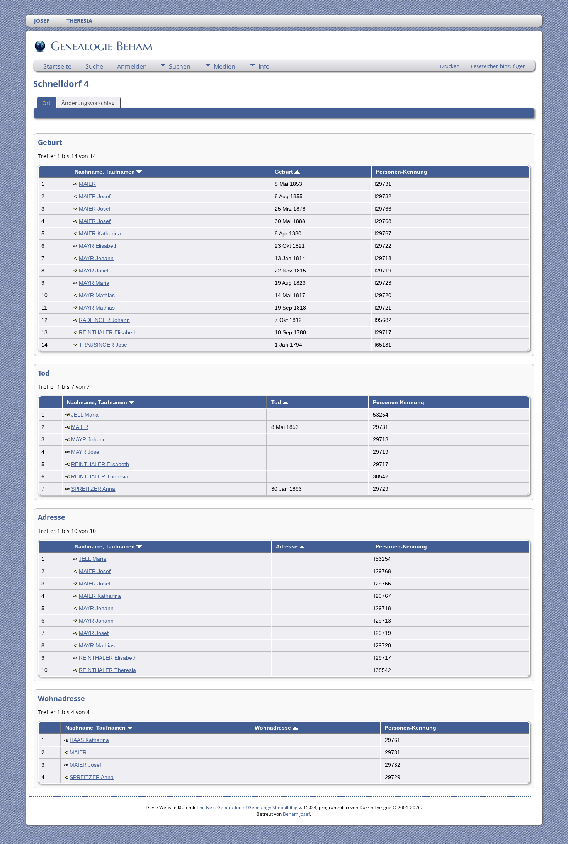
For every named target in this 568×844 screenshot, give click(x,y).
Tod (277, 402)
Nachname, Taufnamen (105, 171)
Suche (94, 66)
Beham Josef (296, 814)
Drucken (449, 66)
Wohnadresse (274, 728)
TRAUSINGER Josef (104, 345)
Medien (224, 66)
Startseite (57, 66)
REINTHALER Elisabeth (108, 332)
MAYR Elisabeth (98, 246)
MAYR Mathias (97, 295)
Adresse (287, 546)
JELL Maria (85, 415)
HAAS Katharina (89, 740)
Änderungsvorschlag (88, 103)
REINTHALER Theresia (99, 476)
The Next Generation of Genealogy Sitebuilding (247, 807)
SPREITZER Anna (93, 489)
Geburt (284, 171)
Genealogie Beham (102, 46)
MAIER (87, 184)
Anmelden (132, 66)
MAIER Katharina (100, 233)
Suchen (179, 66)
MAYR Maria (94, 283)
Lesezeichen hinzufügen (498, 66)
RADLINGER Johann (104, 320)
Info (264, 66)
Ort (46, 103)
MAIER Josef (95, 196)
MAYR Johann (96, 258)
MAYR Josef (94, 270)
